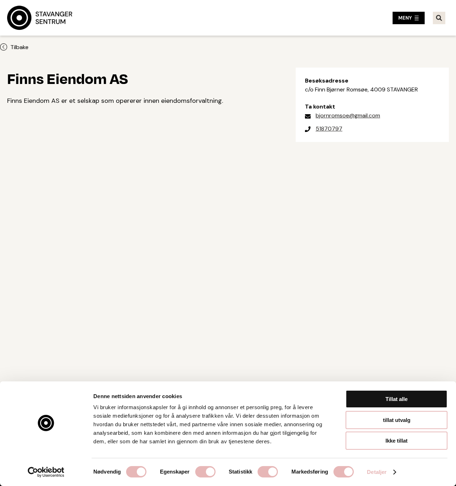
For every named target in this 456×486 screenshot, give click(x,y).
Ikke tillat (396, 441)
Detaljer (377, 472)
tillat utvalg (396, 420)
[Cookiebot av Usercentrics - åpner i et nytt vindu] (46, 472)
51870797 (329, 128)
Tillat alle (396, 399)
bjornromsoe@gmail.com (348, 115)
